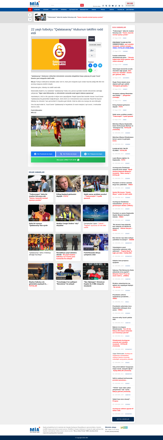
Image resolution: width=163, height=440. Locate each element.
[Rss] (122, 6)
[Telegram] (119, 6)
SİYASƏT (46, 9)
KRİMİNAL (64, 9)
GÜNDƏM (37, 9)
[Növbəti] (30, 19)
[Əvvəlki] (30, 15)
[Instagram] (109, 6)
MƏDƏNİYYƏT (84, 9)
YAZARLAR (120, 9)
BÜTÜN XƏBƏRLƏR (123, 419)
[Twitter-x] (106, 6)
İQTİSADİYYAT (73, 9)
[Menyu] (30, 9)
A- (92, 55)
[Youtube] (112, 6)
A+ (92, 50)
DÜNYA (112, 9)
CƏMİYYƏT (55, 9)
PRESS (103, 9)
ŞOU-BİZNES (130, 9)
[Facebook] (103, 6)
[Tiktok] (116, 6)
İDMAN (94, 9)
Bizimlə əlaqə (96, 6)
